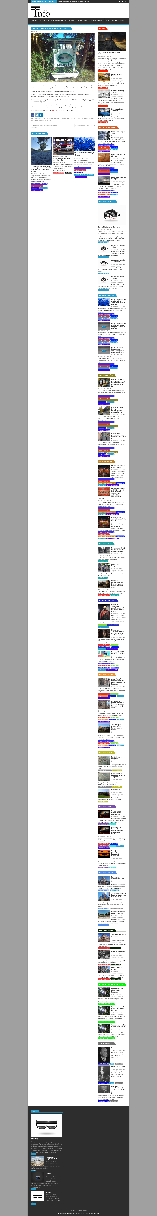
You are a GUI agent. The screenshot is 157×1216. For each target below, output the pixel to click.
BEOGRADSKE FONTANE (104, 890)
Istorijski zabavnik (119, 1063)
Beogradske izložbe (103, 696)
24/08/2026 (115, 158)
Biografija (112, 1063)
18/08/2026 (115, 264)
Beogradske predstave (103, 626)
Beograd (86, 118)
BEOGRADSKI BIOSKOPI (104, 824)
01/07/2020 (49, 1161)
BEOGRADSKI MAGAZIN (104, 1063)
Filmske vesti (113, 824)
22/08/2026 (115, 94)
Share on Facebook (32, 115)
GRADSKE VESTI (43, 188)
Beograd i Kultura (102, 624)
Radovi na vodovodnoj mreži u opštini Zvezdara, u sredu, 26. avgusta (77, 1)
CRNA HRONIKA (68, 172)
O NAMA (33, 1154)
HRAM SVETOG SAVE (114, 890)
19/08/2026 (115, 249)
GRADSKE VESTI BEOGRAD (75, 118)
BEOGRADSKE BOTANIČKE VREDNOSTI (107, 1003)
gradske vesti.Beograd (45, 120)
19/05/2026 (115, 971)
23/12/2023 (115, 899)
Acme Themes (95, 1213)
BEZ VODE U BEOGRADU (80, 174)
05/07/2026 (102, 589)
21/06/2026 (115, 761)
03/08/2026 (115, 858)
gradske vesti (36, 120)
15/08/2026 (115, 656)
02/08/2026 (115, 732)
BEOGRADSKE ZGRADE (115, 948)
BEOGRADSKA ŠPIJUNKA (104, 242)
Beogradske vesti (65, 118)
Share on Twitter (37, 115)
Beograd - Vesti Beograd (54, 118)
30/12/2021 (35, 1141)
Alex (41, 31)
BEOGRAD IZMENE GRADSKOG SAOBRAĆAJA (108, 400)
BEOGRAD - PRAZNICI (103, 71)
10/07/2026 (115, 568)
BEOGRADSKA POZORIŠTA (113, 624)
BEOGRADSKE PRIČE (103, 561)
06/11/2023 (115, 915)
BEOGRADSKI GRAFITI (117, 770)
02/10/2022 (115, 994)
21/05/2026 (115, 937)
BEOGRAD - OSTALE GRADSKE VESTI (40, 118)
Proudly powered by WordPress (67, 1213)
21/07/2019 (115, 792)
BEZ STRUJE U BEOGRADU (104, 149)
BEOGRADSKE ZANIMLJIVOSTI (105, 770)
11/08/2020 (115, 779)
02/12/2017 (49, 1176)
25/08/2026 (35, 173)
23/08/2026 (115, 78)
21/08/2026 (115, 113)
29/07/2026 (115, 553)
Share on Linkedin (41, 115)
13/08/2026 (102, 836)
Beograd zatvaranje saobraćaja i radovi (107, 483)
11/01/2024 (115, 881)
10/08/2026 (115, 280)
